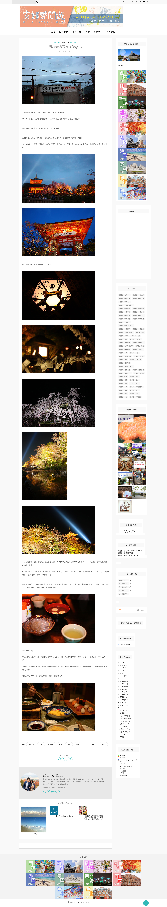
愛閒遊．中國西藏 (124, 329)
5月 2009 (123, 724)
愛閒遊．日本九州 (135, 359)
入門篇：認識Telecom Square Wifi (131, 551)
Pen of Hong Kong (127, 531)
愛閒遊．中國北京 (124, 298)
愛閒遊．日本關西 (138, 370)
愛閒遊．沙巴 (134, 376)
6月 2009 (123, 721)
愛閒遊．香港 (123, 397)
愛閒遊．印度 (136, 336)
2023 (122, 671)
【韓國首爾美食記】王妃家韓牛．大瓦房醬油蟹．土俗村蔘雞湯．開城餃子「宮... (93, 817)
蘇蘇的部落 (124, 775)
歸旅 (35, 834)
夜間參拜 (51, 744)
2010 (122, 705)
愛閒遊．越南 (123, 393)
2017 (122, 686)
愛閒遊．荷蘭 (123, 390)
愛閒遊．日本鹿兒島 (125, 373)
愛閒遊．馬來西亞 (135, 397)
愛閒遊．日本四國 (124, 363)
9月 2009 (123, 716)
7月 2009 (123, 718)
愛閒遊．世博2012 (124, 295)
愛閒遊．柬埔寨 (139, 373)
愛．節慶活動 (123, 590)
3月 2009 (123, 729)
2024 (122, 668)
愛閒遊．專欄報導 (124, 349)
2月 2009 (123, 732)
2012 (122, 700)
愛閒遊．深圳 (134, 380)
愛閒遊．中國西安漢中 (126, 325)
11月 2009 (124, 711)
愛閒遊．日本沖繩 (124, 370)
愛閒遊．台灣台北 (124, 342)
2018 (122, 684)
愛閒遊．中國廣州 (124, 308)
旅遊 (69, 744)
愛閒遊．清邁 (123, 383)
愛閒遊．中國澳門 (138, 315)
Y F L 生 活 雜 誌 (126, 766)
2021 (122, 676)
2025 (122, 665)
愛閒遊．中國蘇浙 (124, 322)
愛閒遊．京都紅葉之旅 (126, 332)
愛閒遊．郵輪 (134, 393)
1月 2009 (123, 734)
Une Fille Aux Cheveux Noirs (131, 533)
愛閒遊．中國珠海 (124, 319)
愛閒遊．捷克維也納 (125, 356)
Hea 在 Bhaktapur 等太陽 (64, 816)
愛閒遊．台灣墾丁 (138, 342)
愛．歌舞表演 (123, 587)
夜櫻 (60, 744)
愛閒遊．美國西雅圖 (136, 387)
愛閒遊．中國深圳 (138, 312)
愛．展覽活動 (123, 584)
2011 (122, 702)
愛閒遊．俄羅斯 (123, 336)
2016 (122, 689)
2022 (122, 673)
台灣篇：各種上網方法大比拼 (128, 555)
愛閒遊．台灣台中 (135, 339)
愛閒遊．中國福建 (138, 319)
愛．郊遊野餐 (123, 594)
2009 (122, 708)
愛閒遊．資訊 (134, 390)
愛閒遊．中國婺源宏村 (126, 305)
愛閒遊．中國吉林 (138, 298)
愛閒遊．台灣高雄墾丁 (126, 346)
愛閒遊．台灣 (123, 339)
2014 (122, 695)
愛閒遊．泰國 (123, 380)
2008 (122, 737)
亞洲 (41, 744)
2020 (122, 679)
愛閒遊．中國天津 (124, 302)
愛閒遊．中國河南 (124, 312)
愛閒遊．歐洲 (123, 376)
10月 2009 (124, 713)
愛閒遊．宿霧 (140, 346)
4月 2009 (123, 726)
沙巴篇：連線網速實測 (125, 553)
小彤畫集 (123, 771)
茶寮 (77, 744)
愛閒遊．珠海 (123, 387)
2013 (122, 697)
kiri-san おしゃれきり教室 (128, 761)
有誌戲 (122, 755)
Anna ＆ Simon (53, 776)
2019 (122, 681)
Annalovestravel (83, 902)
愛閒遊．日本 (123, 359)
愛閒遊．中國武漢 (138, 308)
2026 (122, 663)
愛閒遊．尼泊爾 (137, 349)
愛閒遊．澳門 (134, 383)
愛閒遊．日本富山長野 (126, 366)
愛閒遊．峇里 (123, 353)
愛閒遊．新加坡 (139, 356)
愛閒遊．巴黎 (134, 353)
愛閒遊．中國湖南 (124, 315)
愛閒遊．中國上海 (138, 295)
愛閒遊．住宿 (140, 332)
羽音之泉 (65, 42)
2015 (122, 692)
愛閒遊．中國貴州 (138, 329)
